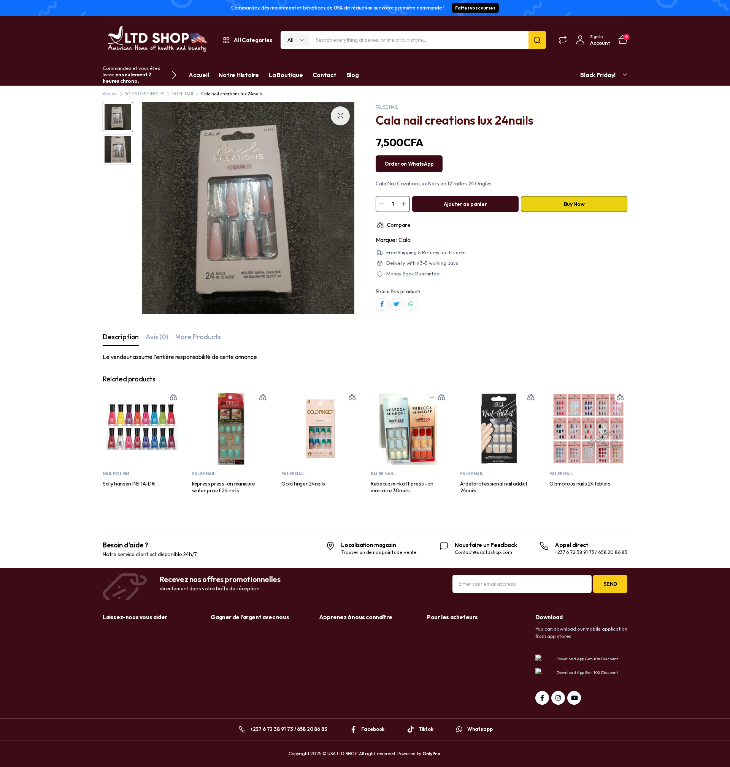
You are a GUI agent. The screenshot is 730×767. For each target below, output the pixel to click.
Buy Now (574, 204)
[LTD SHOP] (157, 40)
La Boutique (286, 75)
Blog (352, 75)
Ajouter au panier (465, 204)
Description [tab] (121, 336)
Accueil (199, 75)
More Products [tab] (198, 336)
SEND (610, 583)
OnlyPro (431, 753)
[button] (340, 115)
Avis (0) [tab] (157, 336)
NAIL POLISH (116, 473)
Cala (404, 240)
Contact (324, 75)
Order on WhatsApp (409, 163)
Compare (398, 224)
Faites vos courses (475, 8)
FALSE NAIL (182, 93)
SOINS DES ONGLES (144, 93)
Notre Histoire (239, 75)
